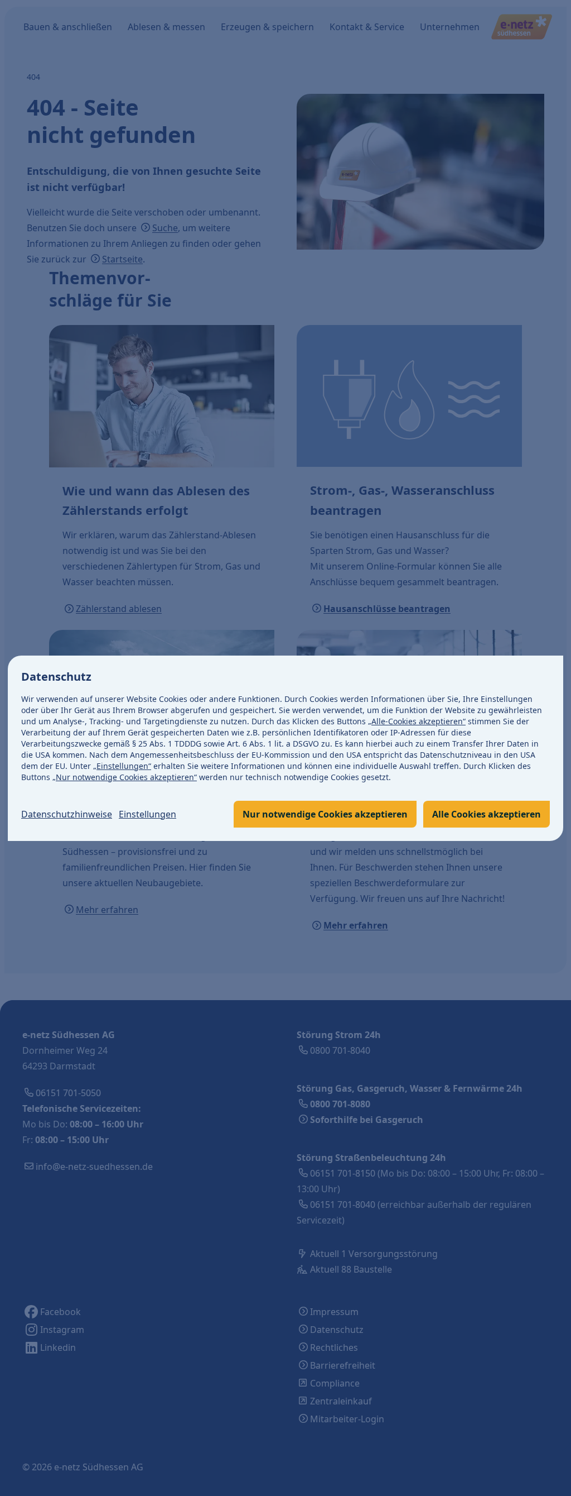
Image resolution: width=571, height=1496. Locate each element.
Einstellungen (147, 814)
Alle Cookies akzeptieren (486, 814)
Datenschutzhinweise (66, 814)
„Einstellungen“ (122, 766)
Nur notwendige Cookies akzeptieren (325, 814)
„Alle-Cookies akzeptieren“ (417, 721)
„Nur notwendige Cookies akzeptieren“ (124, 777)
